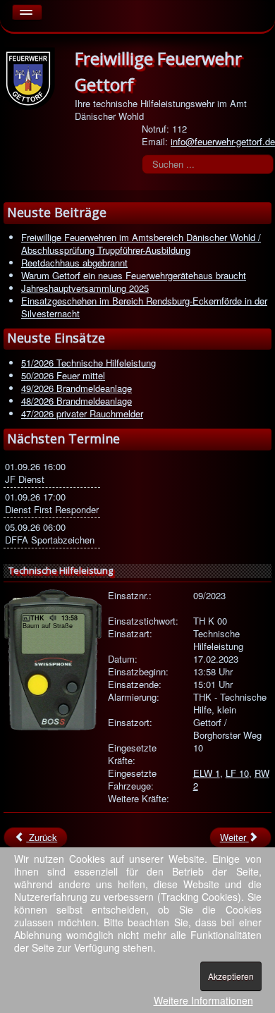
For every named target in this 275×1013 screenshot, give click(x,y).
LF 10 (237, 773)
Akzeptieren (231, 976)
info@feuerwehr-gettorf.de (223, 141)
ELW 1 (206, 773)
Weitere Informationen (203, 1000)
